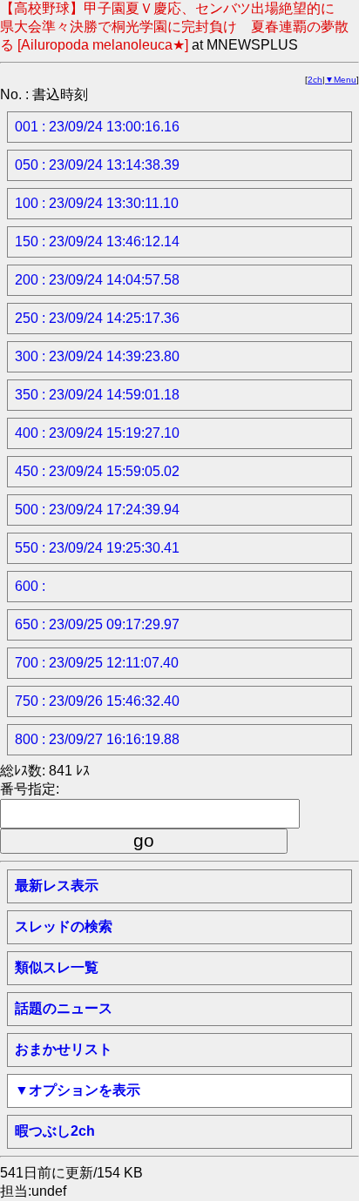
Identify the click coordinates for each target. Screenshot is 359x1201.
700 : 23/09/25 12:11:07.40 (97, 662)
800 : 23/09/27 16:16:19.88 (97, 739)
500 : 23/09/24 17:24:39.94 (97, 509)
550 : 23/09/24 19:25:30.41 (97, 547)
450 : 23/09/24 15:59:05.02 (97, 471)
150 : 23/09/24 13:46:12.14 (97, 241)
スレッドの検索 (63, 926)
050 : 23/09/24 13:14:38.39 (97, 165)
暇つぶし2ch (55, 1131)
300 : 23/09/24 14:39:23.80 (97, 356)
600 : (30, 586)
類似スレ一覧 (56, 967)
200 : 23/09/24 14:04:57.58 (97, 279)
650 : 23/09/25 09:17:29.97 (97, 624)
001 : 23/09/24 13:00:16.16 (97, 126)
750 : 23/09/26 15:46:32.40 (97, 701)
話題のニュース (63, 1008)
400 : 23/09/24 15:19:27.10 (97, 433)
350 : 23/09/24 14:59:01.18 (97, 394)
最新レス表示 (56, 885)
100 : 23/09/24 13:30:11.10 (97, 203)
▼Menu (340, 79)
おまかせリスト (63, 1049)
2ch (315, 79)
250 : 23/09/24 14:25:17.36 (97, 318)
